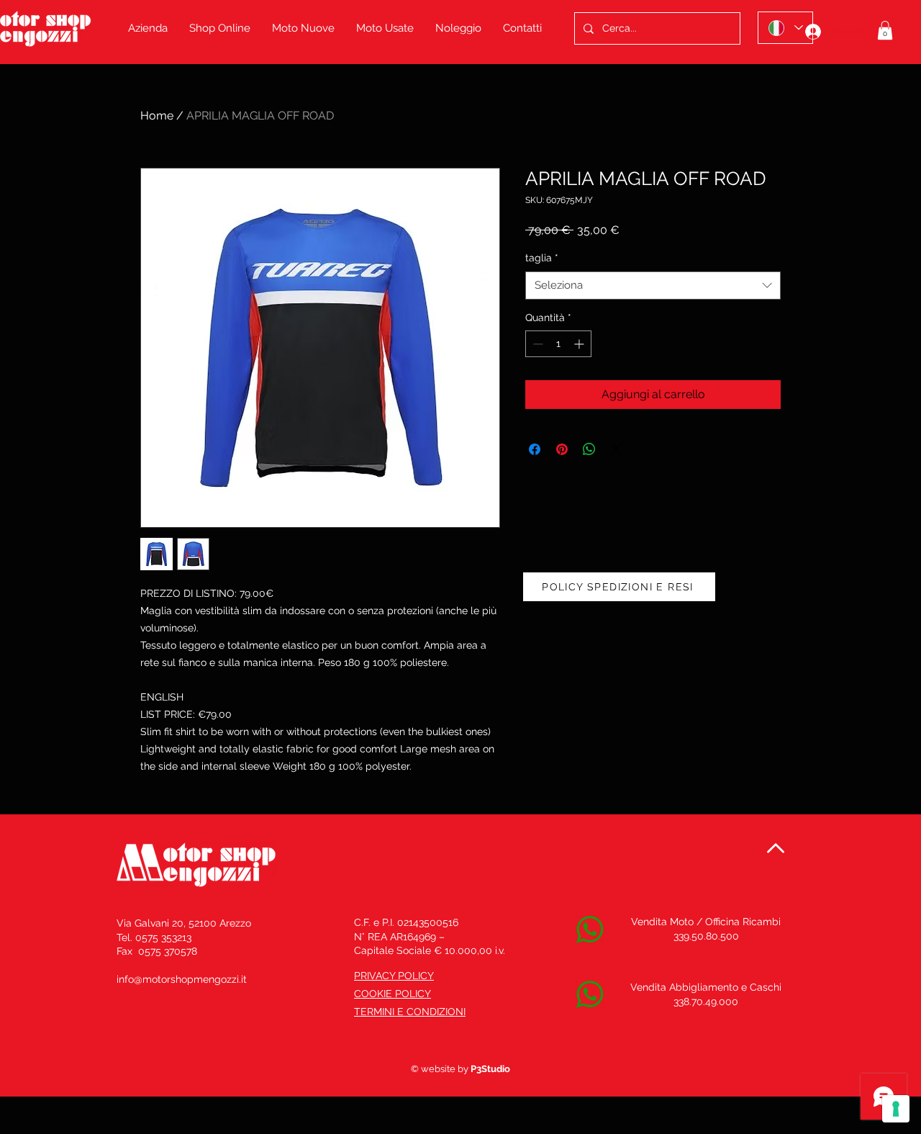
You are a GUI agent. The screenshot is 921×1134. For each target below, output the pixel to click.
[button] (885, 30)
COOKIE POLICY (392, 993)
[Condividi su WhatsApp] (589, 449)
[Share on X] (616, 449)
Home (156, 115)
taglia (541, 258)
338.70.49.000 (705, 1001)
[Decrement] (536, 343)
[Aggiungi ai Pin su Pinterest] (562, 449)
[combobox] (653, 285)
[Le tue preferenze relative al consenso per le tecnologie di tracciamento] (895, 1108)
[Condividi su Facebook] (534, 449)
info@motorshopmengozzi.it (182, 979)
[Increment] (580, 343)
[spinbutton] (558, 343)
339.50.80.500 (706, 936)
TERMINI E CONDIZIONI (410, 1011)
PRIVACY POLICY (394, 975)
